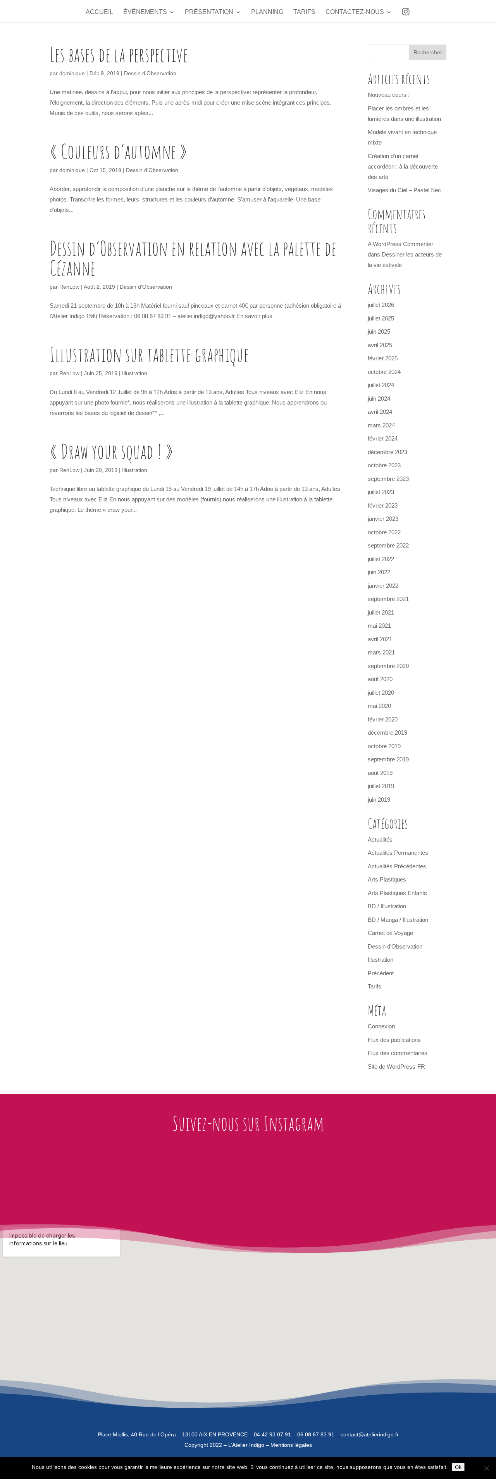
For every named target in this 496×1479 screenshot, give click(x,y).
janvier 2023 (383, 518)
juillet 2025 (381, 318)
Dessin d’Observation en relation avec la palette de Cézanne (193, 258)
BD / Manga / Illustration (398, 919)
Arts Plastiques (387, 879)
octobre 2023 (384, 465)
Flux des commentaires (397, 1053)
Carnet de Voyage (390, 933)
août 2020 (380, 679)
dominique (72, 73)
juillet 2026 (381, 304)
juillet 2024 (381, 385)
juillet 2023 (381, 492)
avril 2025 (380, 345)
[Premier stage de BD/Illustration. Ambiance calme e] (210, 1178)
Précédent (381, 973)
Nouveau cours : (389, 94)
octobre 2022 (384, 532)
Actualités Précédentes (397, 866)
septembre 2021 (388, 599)
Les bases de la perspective (119, 54)
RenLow (69, 287)
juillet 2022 (381, 559)
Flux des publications (394, 1040)
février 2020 (383, 719)
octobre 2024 (384, 371)
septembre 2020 (388, 666)
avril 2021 (380, 639)
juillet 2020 (381, 692)
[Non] (486, 1468)
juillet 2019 (381, 786)
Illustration (134, 373)
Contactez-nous (355, 12)
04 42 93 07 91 (272, 1434)
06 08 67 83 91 (315, 1434)
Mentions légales (291, 1445)
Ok (458, 1467)
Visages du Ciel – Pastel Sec (404, 190)
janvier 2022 (383, 585)
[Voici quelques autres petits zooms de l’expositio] (361, 1178)
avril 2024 (380, 411)
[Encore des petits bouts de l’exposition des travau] (286, 1178)
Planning (267, 12)
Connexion (381, 1026)
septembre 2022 (388, 545)
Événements (145, 12)
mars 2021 (381, 652)
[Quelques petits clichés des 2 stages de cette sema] (134, 1178)
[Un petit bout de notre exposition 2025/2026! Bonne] (437, 1178)
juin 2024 (379, 398)
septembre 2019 (388, 759)
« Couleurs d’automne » (118, 151)
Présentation (209, 12)
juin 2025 (379, 331)
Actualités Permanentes (398, 852)
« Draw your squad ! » (111, 451)
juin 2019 (379, 799)
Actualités (380, 839)
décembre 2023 (387, 452)
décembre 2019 (387, 732)
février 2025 (383, 358)
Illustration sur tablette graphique (149, 354)
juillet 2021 (381, 612)
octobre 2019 (384, 746)
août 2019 (380, 773)
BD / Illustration (387, 906)
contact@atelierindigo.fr (370, 1434)
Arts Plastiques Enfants (397, 893)
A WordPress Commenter (400, 244)
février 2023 (383, 505)
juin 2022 (379, 572)
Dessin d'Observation (150, 73)
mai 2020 (379, 705)
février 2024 (383, 438)
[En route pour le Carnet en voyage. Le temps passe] (59, 1178)
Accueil (99, 12)
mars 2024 (381, 425)
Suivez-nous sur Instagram (248, 1123)
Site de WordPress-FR (396, 1066)
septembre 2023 (388, 478)
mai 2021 (379, 625)
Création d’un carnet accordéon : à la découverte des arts (403, 166)
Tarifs (304, 12)
